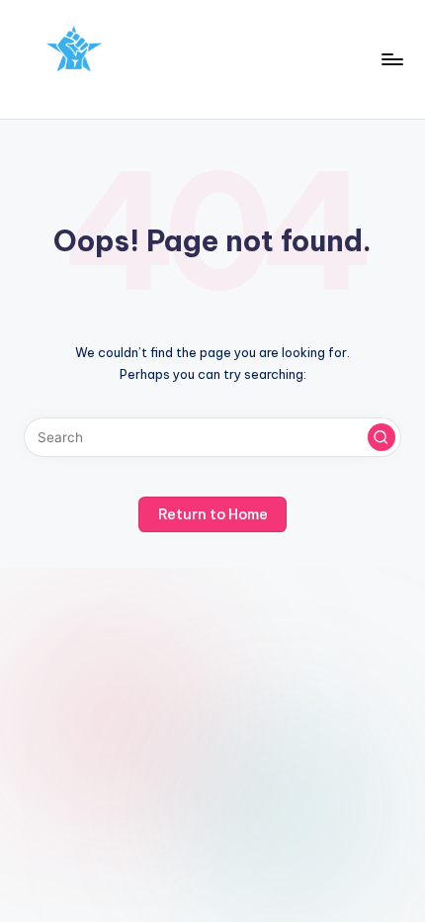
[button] (381, 437)
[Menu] (391, 58)
